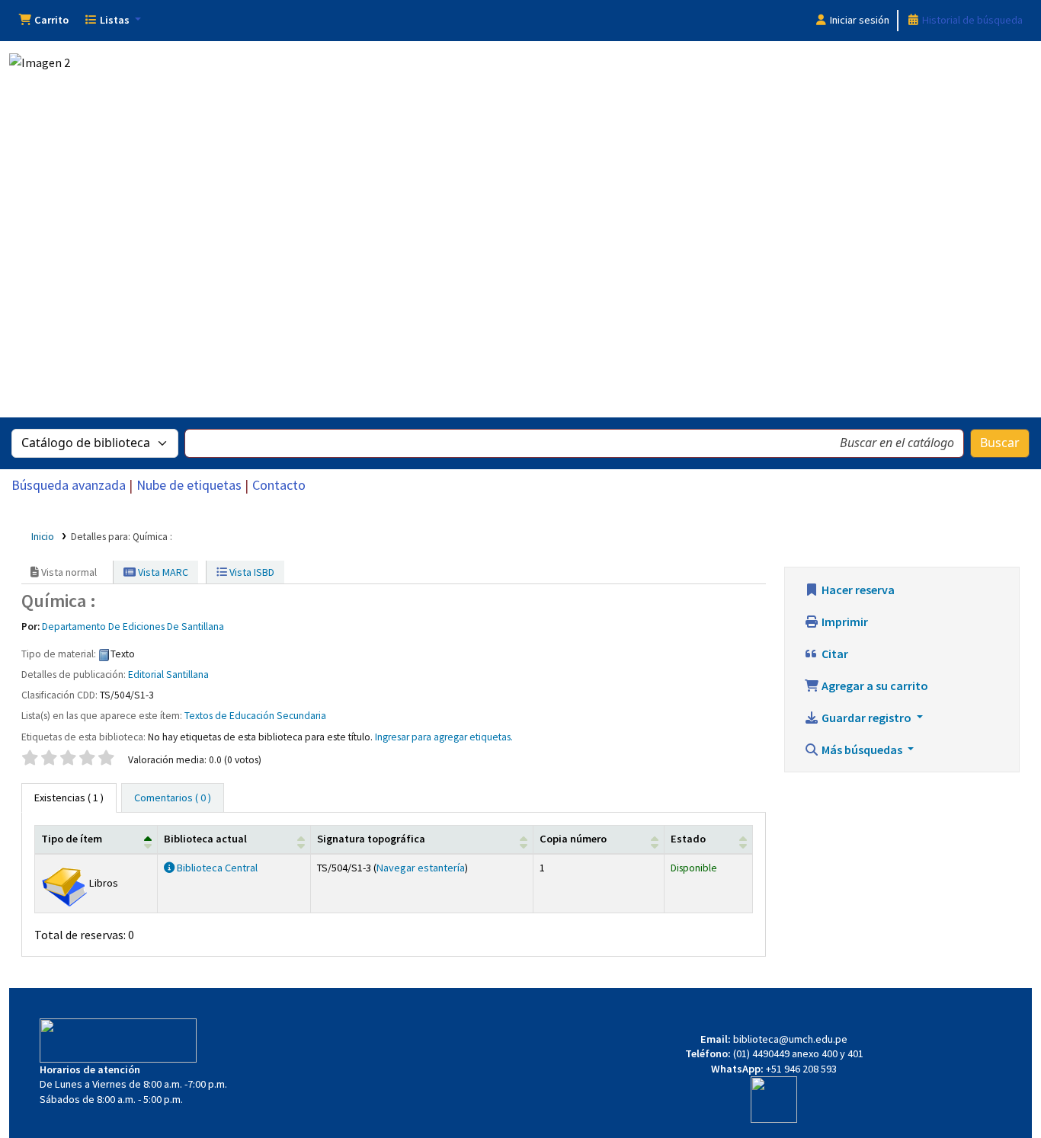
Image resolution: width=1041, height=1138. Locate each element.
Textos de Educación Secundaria (255, 715)
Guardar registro (866, 717)
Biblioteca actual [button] (205, 839)
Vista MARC (162, 572)
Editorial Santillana (168, 674)
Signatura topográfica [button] (371, 839)
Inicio (42, 536)
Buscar (1000, 443)
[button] (43, 20)
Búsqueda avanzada (68, 485)
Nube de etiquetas (189, 485)
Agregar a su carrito (873, 685)
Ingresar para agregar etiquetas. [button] (444, 736)
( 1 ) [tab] (69, 797)
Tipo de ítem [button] (71, 839)
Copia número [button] (573, 839)
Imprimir (843, 621)
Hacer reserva (857, 589)
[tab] (172, 798)
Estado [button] (688, 839)
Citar (833, 653)
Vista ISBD (250, 572)
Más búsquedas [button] (862, 749)
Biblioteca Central (216, 867)
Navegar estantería (420, 867)
